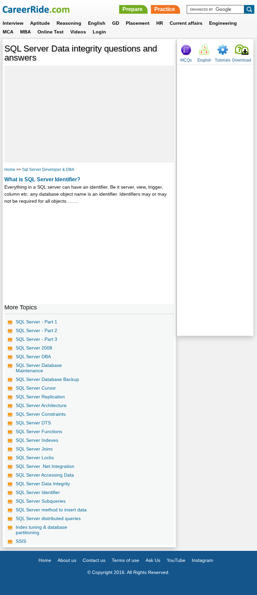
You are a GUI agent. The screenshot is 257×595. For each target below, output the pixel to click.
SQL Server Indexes (37, 440)
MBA (25, 31)
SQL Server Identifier (38, 492)
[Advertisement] (89, 114)
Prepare (132, 9)
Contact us (94, 560)
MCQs (186, 60)
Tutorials (223, 60)
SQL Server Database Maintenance (39, 368)
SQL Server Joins (34, 449)
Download (241, 60)
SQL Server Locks (35, 457)
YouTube (176, 560)
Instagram (202, 560)
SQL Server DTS (33, 422)
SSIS (21, 541)
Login (99, 31)
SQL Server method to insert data (51, 509)
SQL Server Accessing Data (45, 475)
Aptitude (40, 23)
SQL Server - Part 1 (36, 321)
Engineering (223, 23)
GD (115, 23)
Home (9, 169)
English (96, 23)
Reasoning (69, 23)
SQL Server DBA (33, 356)
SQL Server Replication (40, 396)
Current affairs (186, 23)
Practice (164, 9)
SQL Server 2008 (34, 348)
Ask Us (153, 560)
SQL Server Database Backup (47, 379)
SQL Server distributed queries (48, 518)
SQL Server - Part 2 (36, 330)
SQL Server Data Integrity (43, 483)
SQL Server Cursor (36, 388)
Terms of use (125, 560)
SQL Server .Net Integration (45, 466)
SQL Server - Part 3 (36, 339)
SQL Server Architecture (41, 405)
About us (67, 560)
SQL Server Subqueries (41, 501)
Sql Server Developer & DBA (48, 169)
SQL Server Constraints (41, 414)
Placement (138, 23)
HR (159, 23)
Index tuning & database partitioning (41, 529)
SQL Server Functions (39, 431)
